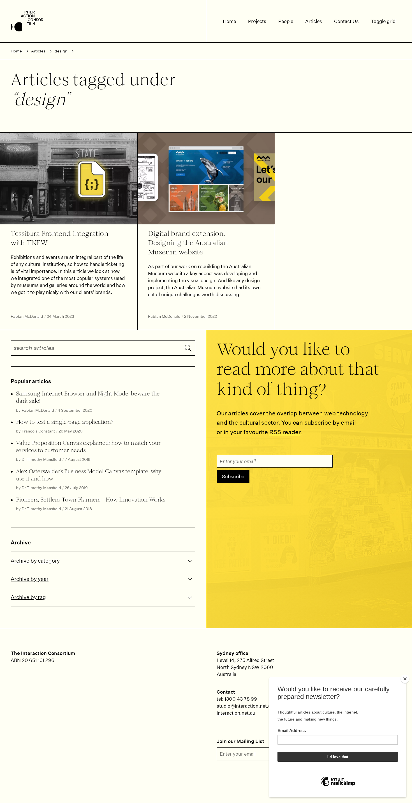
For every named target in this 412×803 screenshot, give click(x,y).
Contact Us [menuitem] (346, 21)
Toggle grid (383, 21)
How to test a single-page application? (65, 422)
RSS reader (284, 432)
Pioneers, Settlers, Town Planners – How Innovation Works (90, 500)
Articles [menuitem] (313, 21)
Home (16, 51)
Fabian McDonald (27, 316)
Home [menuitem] (229, 21)
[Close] (405, 679)
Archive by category (35, 560)
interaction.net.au (236, 713)
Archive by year (29, 579)
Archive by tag (28, 597)
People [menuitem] (285, 21)
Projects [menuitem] (257, 21)
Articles (38, 51)
